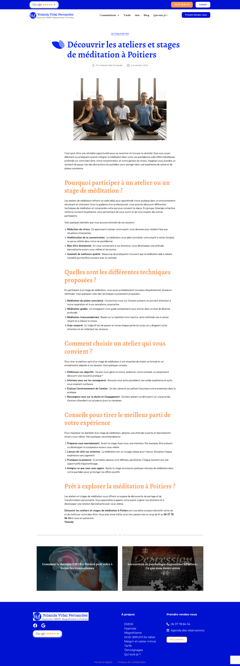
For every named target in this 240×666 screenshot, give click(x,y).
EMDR (128, 624)
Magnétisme (133, 632)
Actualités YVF (120, 34)
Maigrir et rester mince (140, 641)
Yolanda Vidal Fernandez (111, 65)
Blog (146, 15)
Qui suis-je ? (160, 15)
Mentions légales (103, 662)
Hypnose (130, 628)
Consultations (108, 15)
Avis (137, 15)
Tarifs (127, 15)
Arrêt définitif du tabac (139, 637)
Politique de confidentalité (132, 662)
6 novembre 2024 (139, 65)
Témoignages (133, 650)
